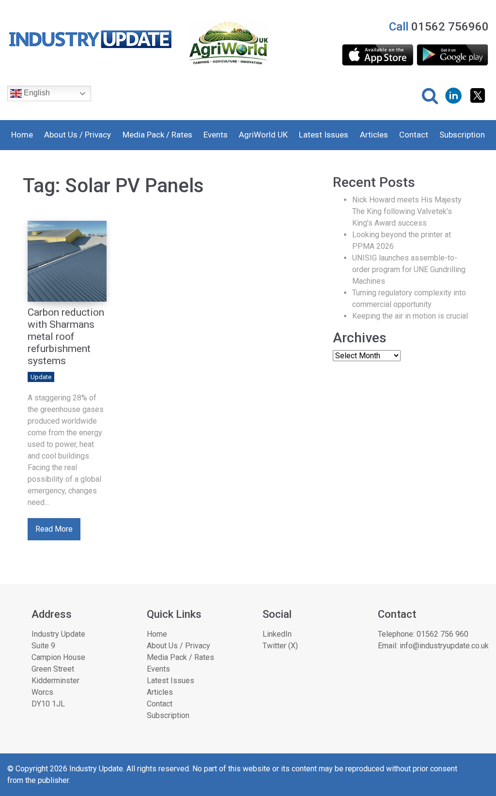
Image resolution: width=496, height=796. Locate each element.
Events (215, 134)
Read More (54, 529)
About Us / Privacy (77, 134)
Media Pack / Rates (157, 134)
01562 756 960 (442, 634)
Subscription (462, 134)
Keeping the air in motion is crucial (410, 316)
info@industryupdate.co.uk (444, 645)
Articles (374, 134)
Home (22, 134)
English (36, 93)
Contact (413, 134)
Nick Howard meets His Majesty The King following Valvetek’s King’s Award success (407, 211)
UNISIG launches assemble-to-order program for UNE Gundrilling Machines (408, 269)
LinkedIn (277, 634)
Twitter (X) (280, 645)
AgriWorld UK (263, 134)
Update (41, 377)
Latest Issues (323, 134)
